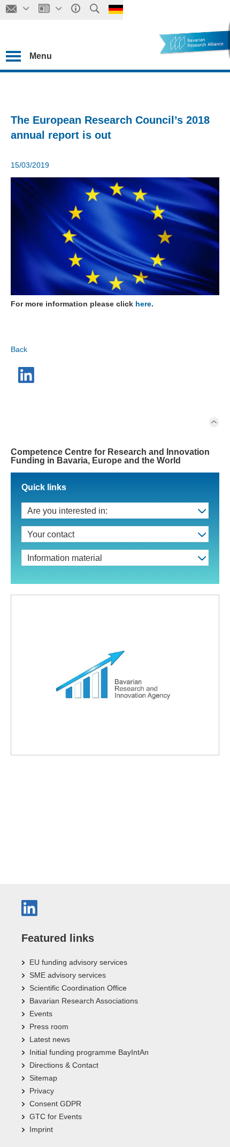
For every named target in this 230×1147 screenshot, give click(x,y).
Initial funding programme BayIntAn (89, 1052)
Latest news (49, 1039)
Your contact (50, 534)
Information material (64, 558)
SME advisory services (67, 975)
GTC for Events (55, 1116)
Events (40, 1013)
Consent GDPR (55, 1103)
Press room (48, 1026)
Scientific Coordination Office (78, 988)
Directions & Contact (63, 1065)
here (143, 303)
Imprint (41, 1129)
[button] (27, 375)
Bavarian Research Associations (83, 1000)
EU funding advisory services (78, 962)
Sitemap (43, 1078)
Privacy (41, 1090)
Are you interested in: (67, 510)
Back (19, 349)
